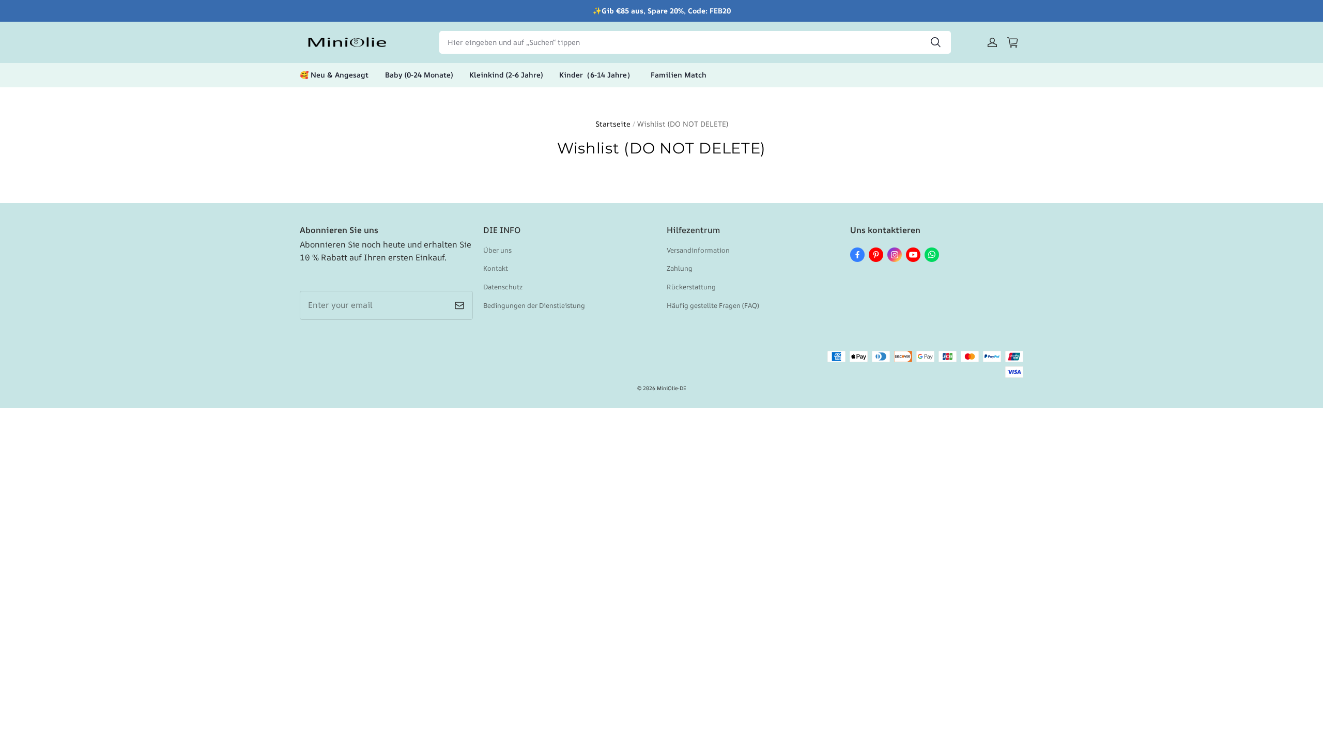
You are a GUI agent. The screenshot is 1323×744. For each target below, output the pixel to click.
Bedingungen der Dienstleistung (534, 305)
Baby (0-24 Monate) (419, 75)
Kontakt (495, 268)
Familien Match (678, 75)
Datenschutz (502, 286)
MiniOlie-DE (671, 388)
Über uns (497, 250)
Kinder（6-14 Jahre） (596, 75)
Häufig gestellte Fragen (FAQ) (713, 305)
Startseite (612, 124)
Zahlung (680, 268)
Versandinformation (698, 250)
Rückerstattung (691, 286)
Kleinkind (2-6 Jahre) (506, 75)
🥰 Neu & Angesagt (334, 75)
